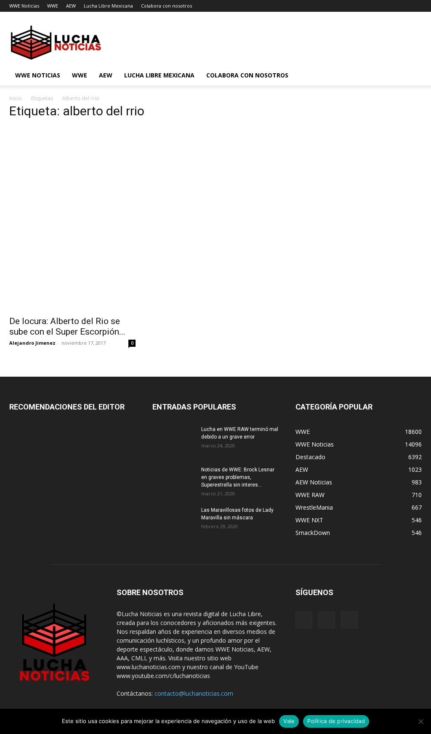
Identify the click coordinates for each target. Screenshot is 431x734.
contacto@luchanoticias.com (193, 693)
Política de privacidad (336, 721)
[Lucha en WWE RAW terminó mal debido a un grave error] (173, 440)
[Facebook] (303, 620)
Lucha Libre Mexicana (108, 6)
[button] (412, 76)
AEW (71, 6)
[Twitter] (349, 620)
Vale (289, 721)
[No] (420, 721)
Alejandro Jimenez (32, 343)
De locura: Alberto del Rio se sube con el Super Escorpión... (67, 326)
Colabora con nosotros (166, 6)
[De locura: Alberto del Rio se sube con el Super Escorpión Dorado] (72, 279)
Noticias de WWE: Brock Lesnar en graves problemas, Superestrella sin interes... (237, 477)
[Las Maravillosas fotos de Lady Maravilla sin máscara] (173, 521)
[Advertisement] (144, 186)
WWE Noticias (24, 6)
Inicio (15, 98)
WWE (52, 6)
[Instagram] (326, 620)
